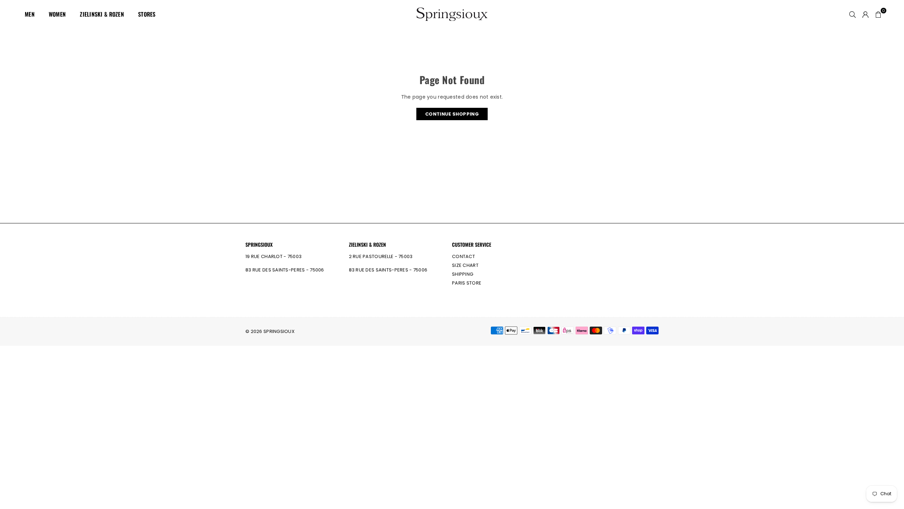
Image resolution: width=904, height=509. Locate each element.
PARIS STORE (466, 283)
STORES (147, 14)
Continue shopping (452, 114)
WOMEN (57, 14)
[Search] (852, 14)
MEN (30, 14)
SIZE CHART (465, 265)
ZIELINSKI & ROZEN (102, 14)
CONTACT (463, 256)
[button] (878, 14)
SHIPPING (462, 274)
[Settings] (865, 14)
